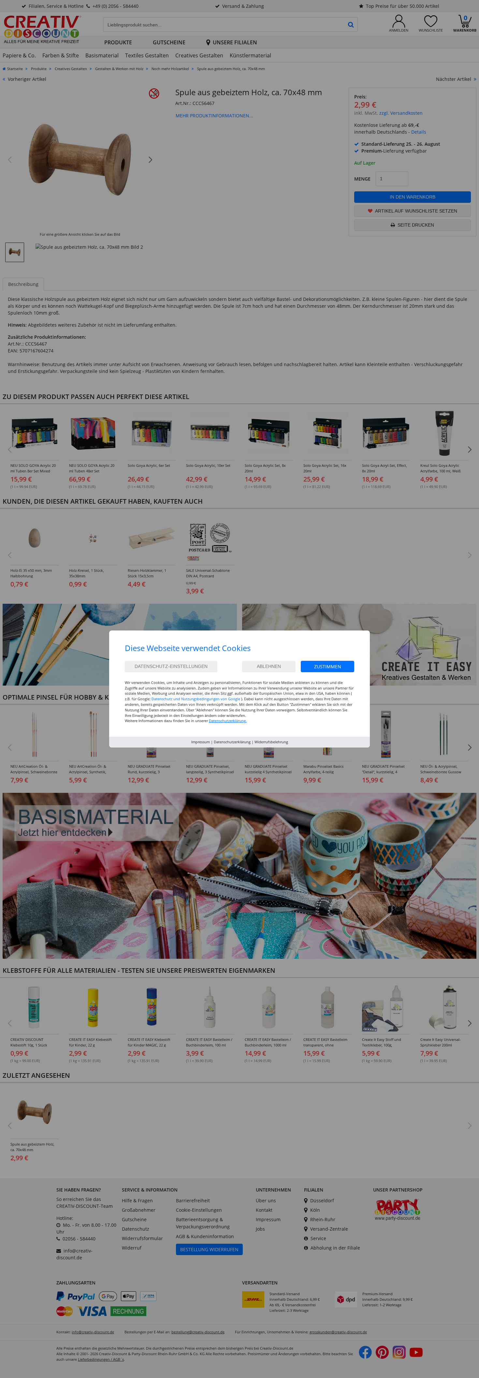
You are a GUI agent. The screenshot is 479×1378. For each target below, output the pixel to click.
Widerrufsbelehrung (271, 741)
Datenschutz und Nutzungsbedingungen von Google (196, 698)
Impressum (200, 741)
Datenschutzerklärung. (228, 720)
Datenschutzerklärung (232, 741)
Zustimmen (327, 666)
